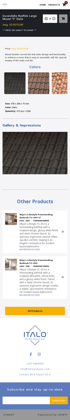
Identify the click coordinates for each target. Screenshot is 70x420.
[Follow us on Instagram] (39, 354)
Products (54, 4)
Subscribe (58, 400)
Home (43, 4)
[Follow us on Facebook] (31, 354)
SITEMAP (8, 414)
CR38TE (62, 414)
